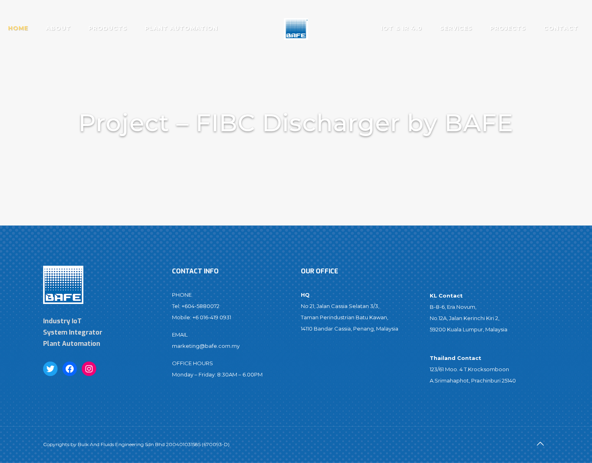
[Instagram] (89, 369)
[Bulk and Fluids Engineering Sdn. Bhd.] (296, 28)
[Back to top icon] (540, 443)
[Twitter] (50, 369)
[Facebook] (69, 369)
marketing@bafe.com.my (206, 346)
